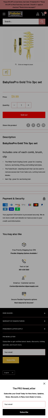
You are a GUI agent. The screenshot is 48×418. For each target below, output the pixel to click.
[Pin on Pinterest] (33, 125)
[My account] (37, 14)
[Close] (44, 383)
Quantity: (6, 105)
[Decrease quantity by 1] (14, 105)
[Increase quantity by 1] (28, 105)
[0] (43, 14)
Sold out (24, 115)
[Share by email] (43, 125)
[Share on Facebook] (28, 125)
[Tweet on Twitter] (38, 125)
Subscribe (24, 412)
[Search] (42, 21)
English (6, 372)
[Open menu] (4, 14)
